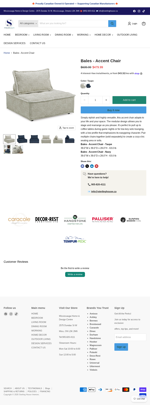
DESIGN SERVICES (14, 43)
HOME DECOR (103, 35)
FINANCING (45, 391)
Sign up (121, 346)
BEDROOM (21, 35)
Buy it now (113, 110)
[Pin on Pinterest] (96, 166)
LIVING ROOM (41, 35)
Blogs (47, 388)
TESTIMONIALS (35, 388)
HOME (7, 35)
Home (7, 53)
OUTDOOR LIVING (127, 35)
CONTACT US (37, 43)
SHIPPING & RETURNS (14, 391)
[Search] (112, 23)
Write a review (75, 274)
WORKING (83, 35)
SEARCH (8, 388)
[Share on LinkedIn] (92, 166)
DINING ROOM (63, 35)
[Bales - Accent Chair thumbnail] (9, 139)
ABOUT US (20, 388)
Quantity (85, 93)
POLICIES (32, 391)
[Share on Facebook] (82, 166)
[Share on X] (87, 166)
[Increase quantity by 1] (106, 100)
